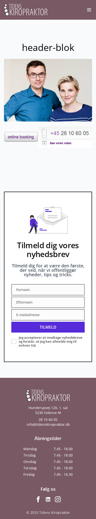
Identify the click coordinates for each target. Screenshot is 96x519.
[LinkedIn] (48, 499)
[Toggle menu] (89, 10)
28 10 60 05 (48, 419)
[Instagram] (58, 499)
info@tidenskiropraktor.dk (48, 424)
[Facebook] (38, 499)
